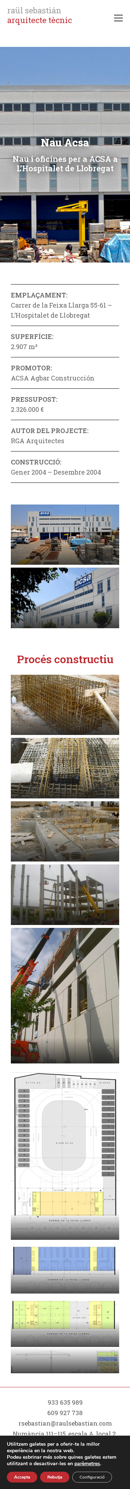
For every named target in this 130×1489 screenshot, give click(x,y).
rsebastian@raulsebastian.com (65, 1423)
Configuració (92, 1477)
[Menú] (118, 18)
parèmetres (87, 1464)
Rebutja (54, 1477)
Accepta (22, 1477)
